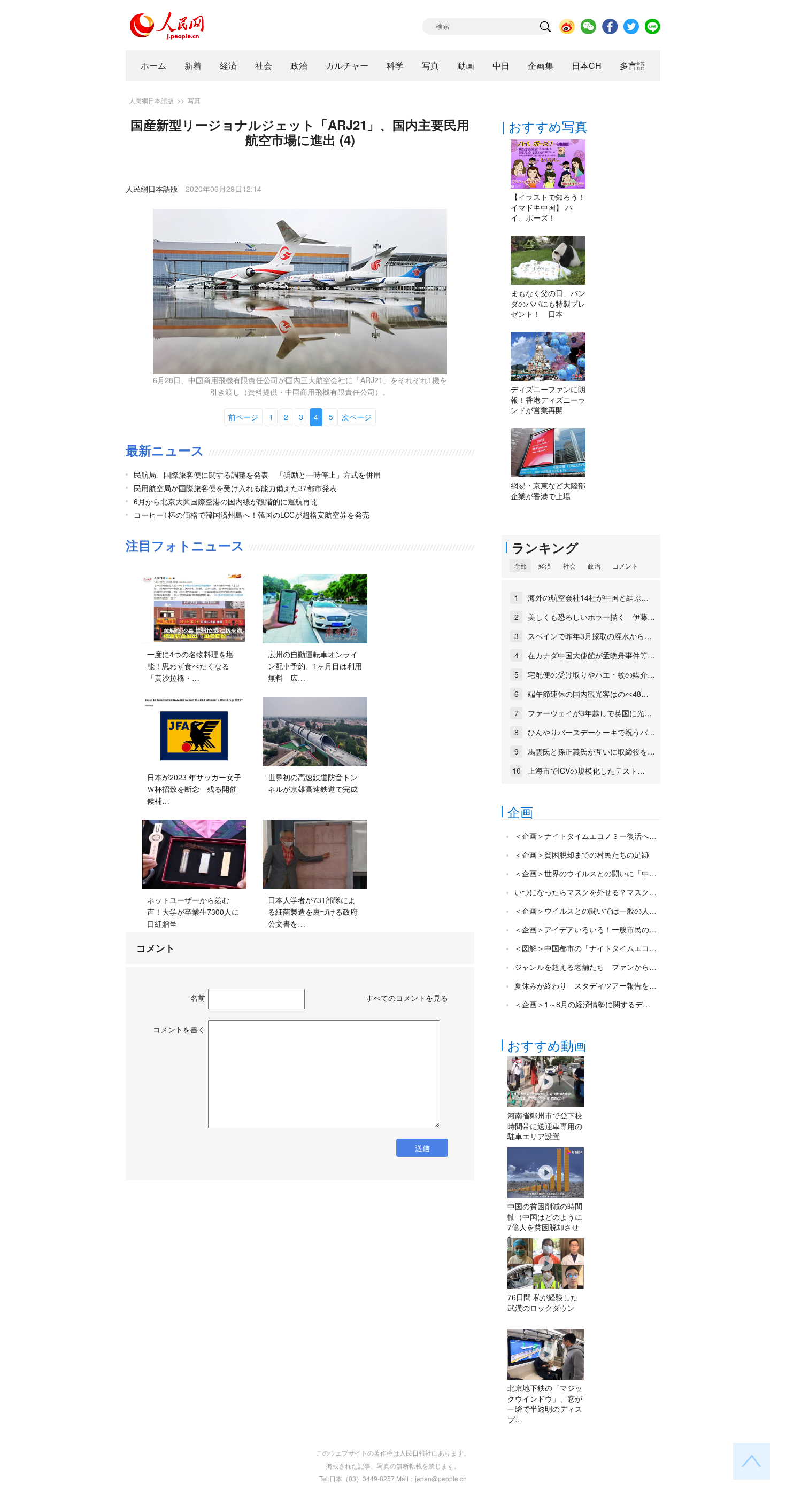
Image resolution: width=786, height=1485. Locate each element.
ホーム (153, 65)
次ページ (357, 416)
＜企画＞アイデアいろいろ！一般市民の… (585, 929)
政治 (298, 65)
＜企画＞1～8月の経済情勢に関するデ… (582, 1004)
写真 (430, 65)
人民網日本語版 (151, 100)
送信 (422, 1147)
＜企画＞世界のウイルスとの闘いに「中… (585, 873)
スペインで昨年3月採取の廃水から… (590, 636)
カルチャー (347, 65)
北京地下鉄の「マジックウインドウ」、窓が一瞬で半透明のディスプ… (544, 1403)
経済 (228, 65)
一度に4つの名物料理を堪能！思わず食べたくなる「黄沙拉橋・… (190, 665)
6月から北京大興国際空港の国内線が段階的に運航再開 (226, 501)
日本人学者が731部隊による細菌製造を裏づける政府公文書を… (313, 911)
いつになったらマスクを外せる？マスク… (585, 892)
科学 (395, 65)
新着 (193, 65)
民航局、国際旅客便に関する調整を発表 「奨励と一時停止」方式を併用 (257, 474)
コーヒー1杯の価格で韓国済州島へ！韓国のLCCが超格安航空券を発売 (251, 514)
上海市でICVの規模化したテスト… (586, 770)
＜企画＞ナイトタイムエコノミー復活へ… (585, 835)
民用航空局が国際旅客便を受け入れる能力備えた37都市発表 (235, 488)
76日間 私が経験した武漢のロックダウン (542, 1302)
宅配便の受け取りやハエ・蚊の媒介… (591, 674)
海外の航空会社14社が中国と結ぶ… (588, 597)
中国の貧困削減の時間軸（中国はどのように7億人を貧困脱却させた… (544, 1222)
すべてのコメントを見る (407, 997)
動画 (465, 65)
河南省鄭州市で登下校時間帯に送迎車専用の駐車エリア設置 (544, 1125)
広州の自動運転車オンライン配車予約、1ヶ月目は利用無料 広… (315, 665)
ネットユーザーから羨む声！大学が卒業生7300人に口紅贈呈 (193, 911)
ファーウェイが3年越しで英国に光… (590, 712)
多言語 (632, 65)
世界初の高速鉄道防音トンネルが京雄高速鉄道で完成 (313, 783)
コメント (625, 565)
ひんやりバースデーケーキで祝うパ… (591, 732)
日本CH (587, 65)
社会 (263, 65)
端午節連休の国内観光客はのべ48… (588, 693)
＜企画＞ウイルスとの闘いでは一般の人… (585, 910)
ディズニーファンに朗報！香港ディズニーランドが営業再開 (548, 399)
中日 (501, 65)
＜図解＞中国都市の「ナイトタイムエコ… (585, 948)
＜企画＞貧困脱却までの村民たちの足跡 (581, 854)
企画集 (540, 65)
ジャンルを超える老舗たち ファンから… (585, 966)
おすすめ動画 (547, 1045)
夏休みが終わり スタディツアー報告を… (585, 985)
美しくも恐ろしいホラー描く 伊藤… (591, 616)
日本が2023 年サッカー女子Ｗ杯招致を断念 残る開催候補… (194, 788)
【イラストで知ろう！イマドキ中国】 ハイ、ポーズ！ (548, 207)
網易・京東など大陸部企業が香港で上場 (548, 490)
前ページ (243, 416)
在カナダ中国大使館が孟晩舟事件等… (591, 655)
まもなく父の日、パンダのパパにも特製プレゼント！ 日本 (548, 303)
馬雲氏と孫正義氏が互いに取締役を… (591, 751)
